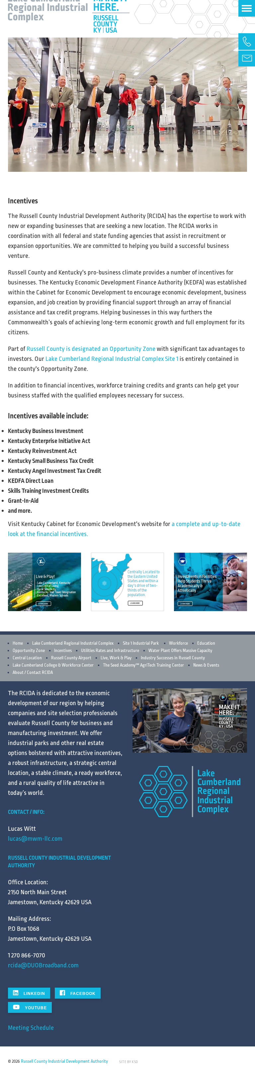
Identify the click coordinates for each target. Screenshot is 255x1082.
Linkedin (33, 993)
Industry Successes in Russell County (173, 658)
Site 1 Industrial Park (141, 643)
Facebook (82, 993)
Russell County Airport (71, 658)
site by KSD (128, 1062)
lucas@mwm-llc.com (35, 838)
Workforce (178, 643)
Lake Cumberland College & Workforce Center (53, 665)
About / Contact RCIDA (33, 673)
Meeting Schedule (31, 1028)
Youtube (35, 1008)
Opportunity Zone (29, 651)
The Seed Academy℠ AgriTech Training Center (143, 665)
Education (206, 643)
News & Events (206, 665)
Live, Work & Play (116, 658)
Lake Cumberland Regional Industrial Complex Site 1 (111, 359)
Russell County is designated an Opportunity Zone (91, 349)
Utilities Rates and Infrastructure (110, 651)
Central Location (27, 658)
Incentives (63, 651)
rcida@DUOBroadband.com (43, 965)
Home (18, 643)
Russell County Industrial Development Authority (64, 1061)
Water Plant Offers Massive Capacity (180, 651)
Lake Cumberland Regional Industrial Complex (73, 643)
